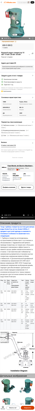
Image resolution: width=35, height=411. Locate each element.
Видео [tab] (15, 34)
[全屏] (32, 38)
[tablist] (17, 35)
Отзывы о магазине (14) (8, 145)
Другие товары (26, 187)
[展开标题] (29, 55)
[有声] (29, 38)
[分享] (33, 53)
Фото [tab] (20, 34)
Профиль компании (9, 187)
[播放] (2, 38)
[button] (9, 41)
